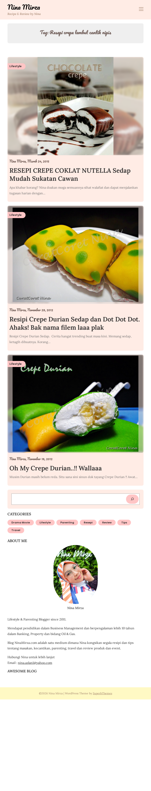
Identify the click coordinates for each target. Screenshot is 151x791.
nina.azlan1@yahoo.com (35, 663)
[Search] (132, 499)
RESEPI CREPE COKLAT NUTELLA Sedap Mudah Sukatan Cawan (70, 174)
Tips (124, 522)
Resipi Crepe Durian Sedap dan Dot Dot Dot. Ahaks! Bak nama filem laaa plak (74, 323)
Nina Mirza (23, 7)
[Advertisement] (75, 744)
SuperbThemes (102, 693)
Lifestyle (45, 522)
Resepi (88, 522)
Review (107, 522)
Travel (15, 530)
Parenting (67, 522)
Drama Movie (20, 522)
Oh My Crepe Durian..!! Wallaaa (55, 468)
